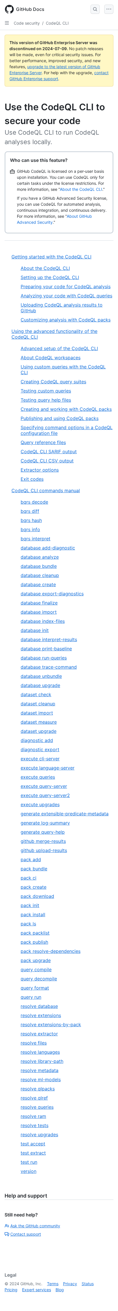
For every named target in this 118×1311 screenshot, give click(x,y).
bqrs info (30, 529)
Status (88, 1283)
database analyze (40, 557)
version (28, 1171)
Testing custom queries (46, 391)
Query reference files (43, 442)
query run (31, 997)
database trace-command (49, 667)
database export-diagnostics (52, 593)
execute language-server (47, 768)
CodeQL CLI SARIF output (49, 451)
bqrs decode (34, 502)
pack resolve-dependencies (50, 951)
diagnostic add (37, 740)
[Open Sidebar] (6, 23)
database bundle (39, 566)
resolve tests (34, 1125)
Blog (60, 1289)
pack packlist (35, 933)
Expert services (36, 1289)
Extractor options (40, 470)
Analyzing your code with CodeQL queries (66, 296)
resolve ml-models (41, 1079)
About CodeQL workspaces (50, 357)
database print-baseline (46, 648)
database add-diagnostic (48, 548)
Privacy (70, 1283)
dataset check (36, 694)
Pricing (11, 1289)
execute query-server (44, 786)
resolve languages (40, 1052)
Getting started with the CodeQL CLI (51, 257)
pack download (37, 896)
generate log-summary (45, 823)
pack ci (28, 878)
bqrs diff (30, 511)
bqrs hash (31, 520)
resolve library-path (42, 1061)
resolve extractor (39, 1034)
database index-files (43, 621)
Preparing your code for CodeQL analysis (66, 286)
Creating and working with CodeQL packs (66, 409)
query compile (36, 969)
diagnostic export (40, 749)
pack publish (34, 942)
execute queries (38, 777)
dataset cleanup (38, 703)
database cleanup (40, 575)
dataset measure (39, 722)
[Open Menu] (108, 9)
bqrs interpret (35, 538)
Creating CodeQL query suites (53, 381)
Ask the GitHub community (35, 1225)
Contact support (25, 1234)
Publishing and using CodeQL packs (60, 418)
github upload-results (44, 850)
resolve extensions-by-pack (51, 1024)
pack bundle (34, 869)
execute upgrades (40, 804)
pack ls (28, 924)
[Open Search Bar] (95, 9)
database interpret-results (49, 639)
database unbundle (41, 676)
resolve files (34, 1043)
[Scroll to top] (105, 1298)
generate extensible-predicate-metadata (65, 814)
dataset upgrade (38, 731)
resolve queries (37, 1107)
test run (29, 1162)
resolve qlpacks (38, 1089)
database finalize (39, 603)
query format (35, 988)
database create (38, 584)
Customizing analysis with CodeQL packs (66, 320)
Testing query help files (46, 400)
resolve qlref (34, 1098)
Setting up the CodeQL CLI (50, 277)
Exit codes (32, 479)
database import (39, 612)
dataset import (37, 713)
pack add (31, 859)
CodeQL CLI (57, 23)
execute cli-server (40, 759)
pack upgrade (36, 960)
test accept (33, 1144)
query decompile (39, 979)
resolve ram (33, 1116)
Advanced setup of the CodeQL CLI (59, 348)
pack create (33, 887)
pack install (33, 914)
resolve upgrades (39, 1134)
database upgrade (40, 685)
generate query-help (43, 832)
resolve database (39, 1006)
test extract (33, 1153)
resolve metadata (39, 1070)
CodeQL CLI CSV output (47, 461)
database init (35, 630)
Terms (52, 1283)
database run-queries (44, 658)
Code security (27, 23)
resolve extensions (41, 1015)
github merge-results (43, 841)
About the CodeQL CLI (81, 189)
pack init (30, 905)
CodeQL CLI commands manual (45, 490)
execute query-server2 (45, 795)
